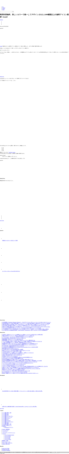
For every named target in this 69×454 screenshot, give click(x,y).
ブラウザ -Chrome (7, 439)
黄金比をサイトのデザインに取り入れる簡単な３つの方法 (13, 369)
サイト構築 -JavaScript (6, 420)
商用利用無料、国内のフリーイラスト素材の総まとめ (12, 339)
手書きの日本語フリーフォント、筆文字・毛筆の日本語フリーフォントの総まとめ (18, 335)
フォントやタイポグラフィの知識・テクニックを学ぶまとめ (13, 364)
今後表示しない (51, 452)
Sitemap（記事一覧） (6, 444)
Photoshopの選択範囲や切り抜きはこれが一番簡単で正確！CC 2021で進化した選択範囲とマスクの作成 (22, 360)
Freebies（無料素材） (6, 429)
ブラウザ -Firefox (7, 436)
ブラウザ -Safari (7, 438)
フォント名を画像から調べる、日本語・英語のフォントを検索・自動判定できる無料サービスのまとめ (22, 341)
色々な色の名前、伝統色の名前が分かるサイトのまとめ (13, 345)
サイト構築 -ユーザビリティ (7, 416)
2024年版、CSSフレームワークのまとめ (10, 356)
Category (3, 7)
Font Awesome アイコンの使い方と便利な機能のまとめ (12, 358)
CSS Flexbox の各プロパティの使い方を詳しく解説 (12, 351)
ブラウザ (4, 433)
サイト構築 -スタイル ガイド (7, 421)
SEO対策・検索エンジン (7, 425)
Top (3, 6)
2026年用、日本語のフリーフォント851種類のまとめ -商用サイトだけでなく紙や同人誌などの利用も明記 (22, 334)
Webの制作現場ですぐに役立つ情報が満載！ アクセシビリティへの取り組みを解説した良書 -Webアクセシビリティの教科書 (26, 323)
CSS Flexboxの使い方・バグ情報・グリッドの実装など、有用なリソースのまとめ (17, 352)
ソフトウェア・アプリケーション (8, 432)
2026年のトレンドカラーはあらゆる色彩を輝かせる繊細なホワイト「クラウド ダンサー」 (19, 344)
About (3, 9)
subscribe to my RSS (5, 449)
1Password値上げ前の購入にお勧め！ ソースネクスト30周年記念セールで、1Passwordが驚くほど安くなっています (24, 325)
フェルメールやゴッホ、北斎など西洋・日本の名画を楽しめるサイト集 (16, 370)
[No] (59, 452)
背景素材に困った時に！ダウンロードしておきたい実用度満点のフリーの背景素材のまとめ (20, 343)
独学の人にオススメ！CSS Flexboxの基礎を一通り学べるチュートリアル (16, 350)
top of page (2, 220)
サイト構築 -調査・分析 (6, 412)
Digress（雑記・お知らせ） (7, 442)
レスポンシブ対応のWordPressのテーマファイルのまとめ (13, 365)
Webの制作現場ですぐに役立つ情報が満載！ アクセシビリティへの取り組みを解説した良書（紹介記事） (22, 391)
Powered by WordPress (6, 450)
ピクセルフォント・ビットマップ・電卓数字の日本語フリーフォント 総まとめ (17, 336)
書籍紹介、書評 (5, 440)
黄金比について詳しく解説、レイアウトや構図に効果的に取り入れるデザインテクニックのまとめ (21, 368)
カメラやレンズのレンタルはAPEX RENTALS (11, 271)
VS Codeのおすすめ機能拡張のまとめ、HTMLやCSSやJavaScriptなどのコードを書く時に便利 (20, 347)
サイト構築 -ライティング (7, 417)
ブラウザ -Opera (7, 437)
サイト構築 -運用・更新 (6, 424)
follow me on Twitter (5, 448)
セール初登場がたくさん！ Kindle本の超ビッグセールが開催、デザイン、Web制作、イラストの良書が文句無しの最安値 (25, 329)
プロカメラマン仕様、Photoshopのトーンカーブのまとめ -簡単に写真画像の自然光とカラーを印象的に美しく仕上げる (25, 366)
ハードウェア (4, 431)
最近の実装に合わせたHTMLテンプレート (10, 348)
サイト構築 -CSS (5, 419)
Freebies (1, 19)
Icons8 (1, 46)
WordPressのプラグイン (8, 427)
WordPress (4, 426)
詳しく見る (57, 452)
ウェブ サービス (5, 430)
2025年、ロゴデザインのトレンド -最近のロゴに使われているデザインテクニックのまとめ (19, 361)
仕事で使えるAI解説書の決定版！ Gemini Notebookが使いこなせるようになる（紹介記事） (19, 406)
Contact (3, 8)
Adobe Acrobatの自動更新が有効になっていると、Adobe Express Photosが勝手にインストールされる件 (21, 327)
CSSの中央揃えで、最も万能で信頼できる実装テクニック (13, 353)
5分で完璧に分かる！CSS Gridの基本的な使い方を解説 (12, 349)
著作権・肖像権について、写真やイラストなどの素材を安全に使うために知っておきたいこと (20, 373)
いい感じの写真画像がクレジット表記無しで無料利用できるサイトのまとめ (16, 342)
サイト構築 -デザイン (6, 418)
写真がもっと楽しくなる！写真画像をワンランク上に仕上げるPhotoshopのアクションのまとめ (20, 367)
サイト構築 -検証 (5, 422)
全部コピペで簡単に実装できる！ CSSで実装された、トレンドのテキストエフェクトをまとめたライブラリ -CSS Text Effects (26, 326)
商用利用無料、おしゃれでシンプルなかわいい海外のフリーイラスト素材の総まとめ (18, 340)
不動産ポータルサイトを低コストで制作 (10, 240)
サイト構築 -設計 (5, 413)
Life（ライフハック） (6, 441)
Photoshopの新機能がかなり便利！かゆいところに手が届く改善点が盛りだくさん (17, 359)
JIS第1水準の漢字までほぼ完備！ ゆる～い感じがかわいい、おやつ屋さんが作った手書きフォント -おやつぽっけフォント (25, 324)
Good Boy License (12, 152)
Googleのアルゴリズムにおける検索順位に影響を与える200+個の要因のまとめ (17, 357)
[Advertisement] (34, 37)
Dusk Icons (2, 76)
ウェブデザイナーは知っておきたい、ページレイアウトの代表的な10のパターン (17, 362)
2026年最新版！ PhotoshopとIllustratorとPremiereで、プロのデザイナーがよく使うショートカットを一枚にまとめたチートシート (26, 322)
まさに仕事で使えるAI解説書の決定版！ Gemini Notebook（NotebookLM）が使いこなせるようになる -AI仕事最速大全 (24, 330)
